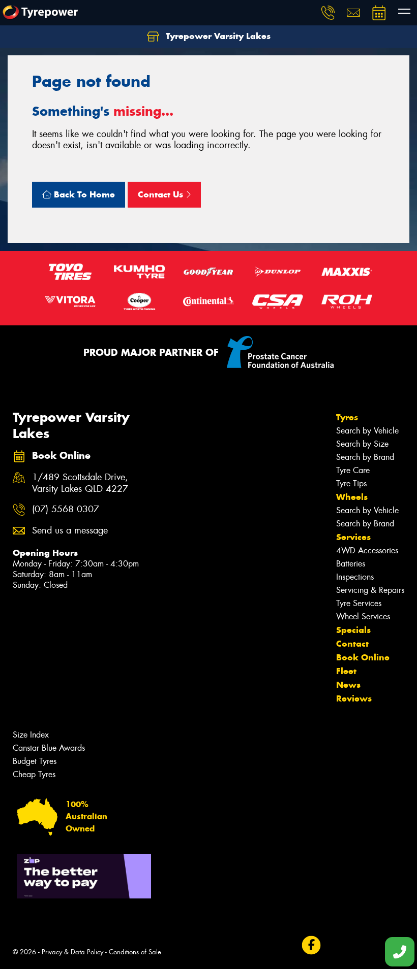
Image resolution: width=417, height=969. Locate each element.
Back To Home (83, 194)
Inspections (355, 577)
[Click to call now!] (328, 12)
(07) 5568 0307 (65, 509)
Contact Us (162, 194)
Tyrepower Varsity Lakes (217, 36)
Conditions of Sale (135, 952)
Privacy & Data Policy (72, 952)
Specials (353, 630)
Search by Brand (365, 457)
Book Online (363, 657)
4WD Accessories (367, 550)
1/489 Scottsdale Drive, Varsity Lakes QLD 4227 (80, 483)
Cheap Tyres (34, 774)
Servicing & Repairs (370, 590)
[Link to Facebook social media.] (311, 945)
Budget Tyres (34, 761)
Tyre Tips (351, 483)
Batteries (350, 563)
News (348, 684)
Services (353, 537)
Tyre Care (353, 470)
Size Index (31, 734)
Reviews (354, 698)
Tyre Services (358, 603)
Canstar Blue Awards (49, 748)
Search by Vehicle (367, 430)
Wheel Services (363, 616)
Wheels (352, 497)
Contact (352, 643)
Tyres (347, 417)
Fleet (346, 671)
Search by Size (362, 444)
